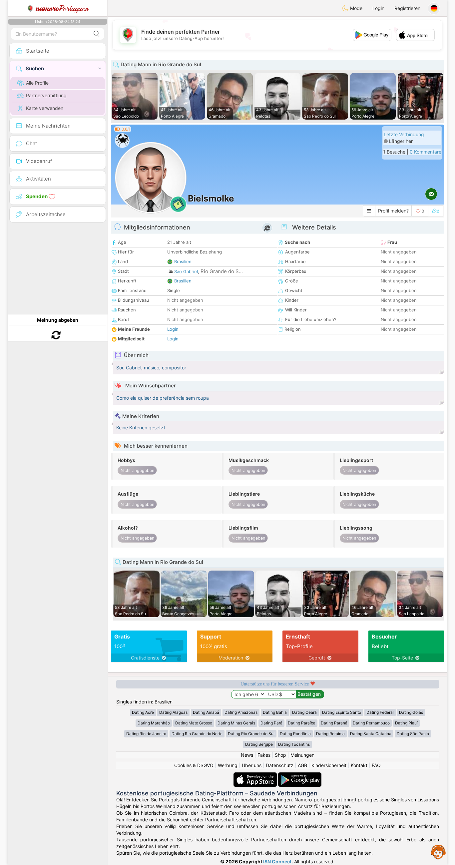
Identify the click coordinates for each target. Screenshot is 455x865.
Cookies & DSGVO (194, 765)
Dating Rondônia (295, 733)
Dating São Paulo (413, 733)
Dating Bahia (275, 712)
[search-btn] (96, 34)
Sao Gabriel (186, 271)
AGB (302, 765)
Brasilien (183, 261)
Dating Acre (143, 712)
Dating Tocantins (294, 744)
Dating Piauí (406, 722)
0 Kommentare (425, 152)
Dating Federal (380, 712)
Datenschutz (279, 765)
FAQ (376, 765)
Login (378, 8)
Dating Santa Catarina (370, 733)
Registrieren (407, 8)
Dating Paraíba (301, 722)
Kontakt (359, 765)
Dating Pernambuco (371, 722)
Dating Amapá (206, 712)
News (247, 755)
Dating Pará (271, 722)
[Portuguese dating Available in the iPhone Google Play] (299, 775)
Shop (280, 755)
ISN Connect (277, 861)
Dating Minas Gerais (236, 722)
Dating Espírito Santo (341, 712)
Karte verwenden (44, 108)
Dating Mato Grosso (193, 722)
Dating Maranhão (154, 722)
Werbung (227, 765)
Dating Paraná (334, 722)
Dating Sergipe (259, 744)
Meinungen (302, 755)
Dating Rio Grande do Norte (197, 733)
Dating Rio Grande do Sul (251, 733)
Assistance (438, 851)
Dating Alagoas (173, 712)
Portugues (62, 8)
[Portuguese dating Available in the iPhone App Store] (255, 775)
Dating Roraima (330, 733)
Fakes (263, 755)
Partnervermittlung (46, 95)
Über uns (251, 765)
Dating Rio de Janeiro (146, 733)
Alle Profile (37, 83)
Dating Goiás (411, 712)
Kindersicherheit (328, 765)
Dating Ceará (304, 712)
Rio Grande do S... (222, 271)
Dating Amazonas (241, 712)
